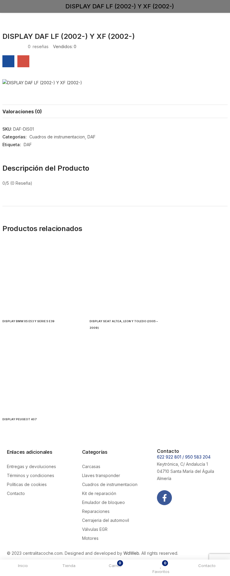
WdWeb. (131, 553)
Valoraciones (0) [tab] (22, 111)
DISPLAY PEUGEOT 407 (19, 419)
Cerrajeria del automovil (105, 520)
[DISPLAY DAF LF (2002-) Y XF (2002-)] (8, 61)
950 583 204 (198, 456)
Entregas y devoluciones (31, 466)
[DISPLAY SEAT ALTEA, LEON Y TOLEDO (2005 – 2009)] (129, 278)
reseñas (38, 46)
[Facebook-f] (164, 497)
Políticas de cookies (27, 484)
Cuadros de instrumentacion (57, 136)
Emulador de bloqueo (103, 502)
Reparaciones (96, 511)
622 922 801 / (171, 456)
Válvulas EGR (95, 529)
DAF (91, 136)
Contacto (16, 493)
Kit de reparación (99, 493)
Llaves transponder (101, 475)
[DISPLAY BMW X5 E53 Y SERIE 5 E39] (41, 278)
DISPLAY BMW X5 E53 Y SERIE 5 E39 (28, 321)
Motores (90, 538)
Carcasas (91, 466)
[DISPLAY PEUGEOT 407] (41, 376)
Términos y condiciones (30, 475)
